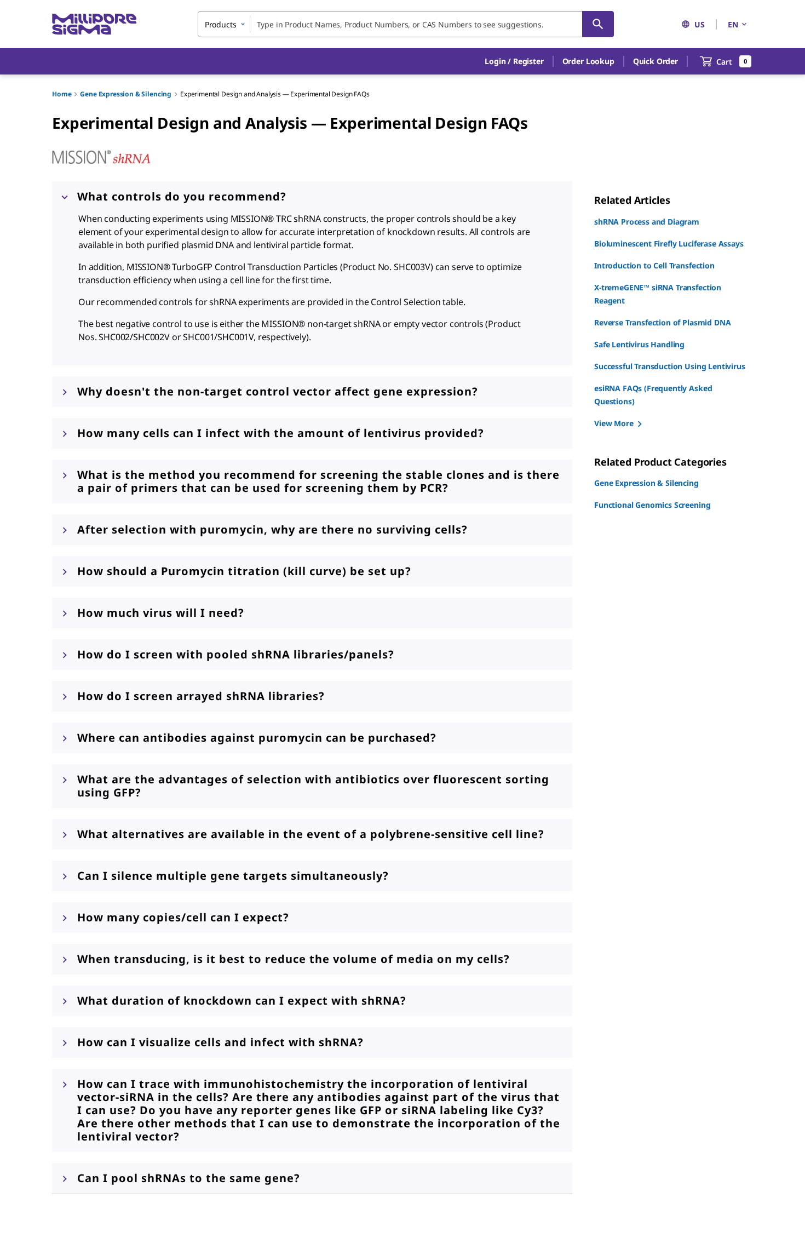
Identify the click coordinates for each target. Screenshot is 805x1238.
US (699, 24)
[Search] (598, 24)
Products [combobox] (221, 24)
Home (61, 94)
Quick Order (655, 61)
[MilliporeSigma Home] (94, 24)
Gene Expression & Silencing (125, 94)
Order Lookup (588, 61)
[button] (514, 61)
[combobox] (406, 24)
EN (733, 24)
